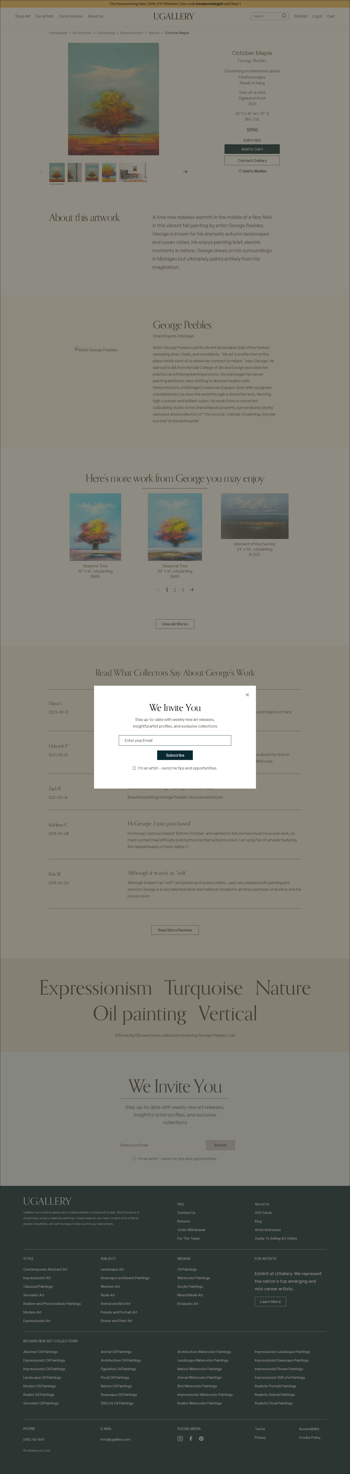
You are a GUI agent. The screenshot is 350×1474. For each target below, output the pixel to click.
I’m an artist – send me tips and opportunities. (177, 768)
